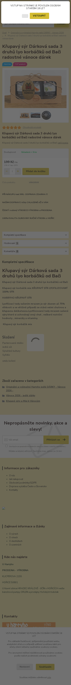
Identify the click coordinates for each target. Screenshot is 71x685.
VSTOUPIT (39, 15)
